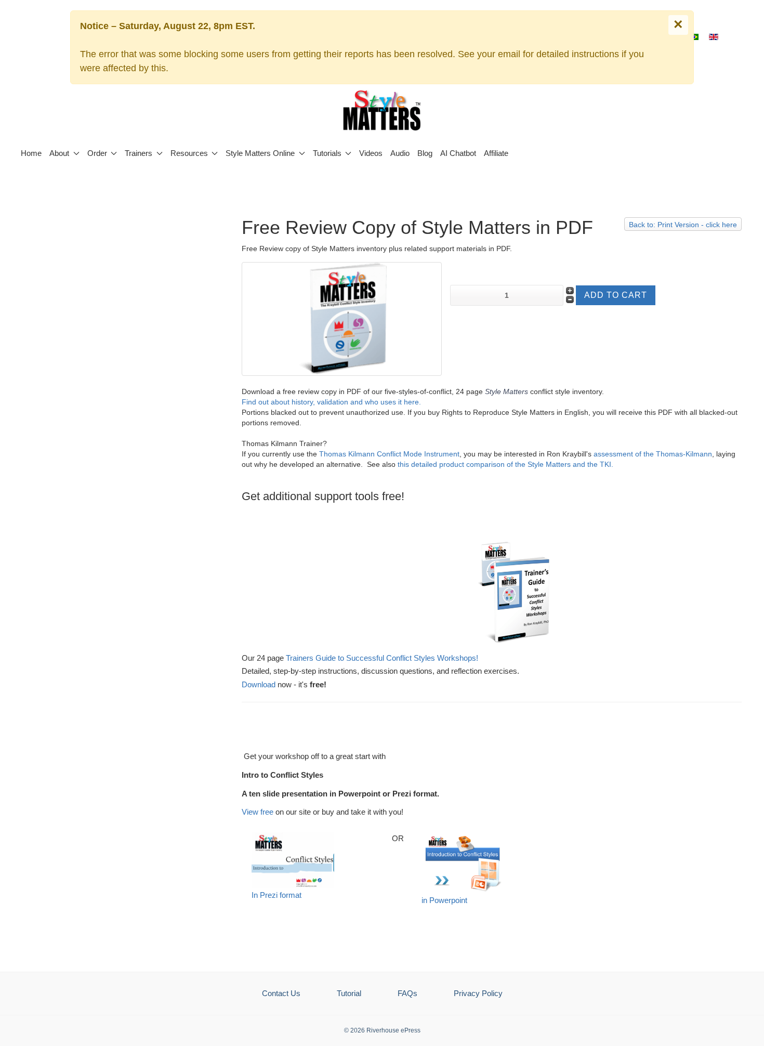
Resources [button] (189, 153)
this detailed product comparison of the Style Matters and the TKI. (504, 464)
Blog (424, 153)
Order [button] (97, 153)
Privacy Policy (478, 993)
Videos (371, 153)
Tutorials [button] (327, 153)
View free (257, 811)
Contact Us (281, 993)
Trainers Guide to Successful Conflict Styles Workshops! (382, 657)
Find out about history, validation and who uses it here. (331, 402)
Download (258, 684)
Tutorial (349, 993)
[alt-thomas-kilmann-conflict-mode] (341, 318)
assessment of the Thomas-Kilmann (653, 454)
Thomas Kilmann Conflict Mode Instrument (389, 454)
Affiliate (496, 153)
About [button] (59, 153)
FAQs (407, 993)
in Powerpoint (444, 900)
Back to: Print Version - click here (683, 224)
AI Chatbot (458, 153)
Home (31, 153)
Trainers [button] (138, 153)
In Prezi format (276, 895)
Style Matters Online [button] (260, 153)
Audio (400, 153)
